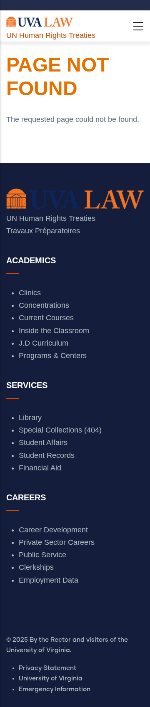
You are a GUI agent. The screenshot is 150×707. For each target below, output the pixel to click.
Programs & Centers (53, 355)
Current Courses (46, 318)
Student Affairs (43, 442)
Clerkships (36, 567)
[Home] (39, 19)
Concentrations (44, 305)
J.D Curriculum (43, 343)
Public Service (42, 555)
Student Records (47, 455)
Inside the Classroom (54, 330)
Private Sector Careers (57, 542)
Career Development (53, 530)
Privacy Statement (47, 668)
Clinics (30, 293)
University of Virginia (50, 678)
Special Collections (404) (60, 430)
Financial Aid (40, 468)
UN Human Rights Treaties (50, 35)
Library (30, 417)
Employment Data (48, 580)
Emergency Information (54, 689)
